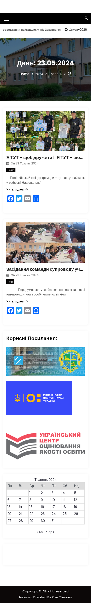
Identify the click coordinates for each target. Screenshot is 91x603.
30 (43, 520)
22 (31, 513)
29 (31, 520)
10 (53, 499)
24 (54, 513)
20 (9, 513)
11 (64, 499)
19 (75, 506)
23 (43, 513)
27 (9, 520)
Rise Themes (62, 597)
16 (42, 506)
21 (20, 513)
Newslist (26, 597)
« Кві (40, 532)
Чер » (50, 532)
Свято (11, 170)
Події (10, 281)
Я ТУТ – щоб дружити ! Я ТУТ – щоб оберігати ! (45, 157)
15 (31, 506)
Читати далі (14, 189)
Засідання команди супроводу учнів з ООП (45, 269)
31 (53, 520)
